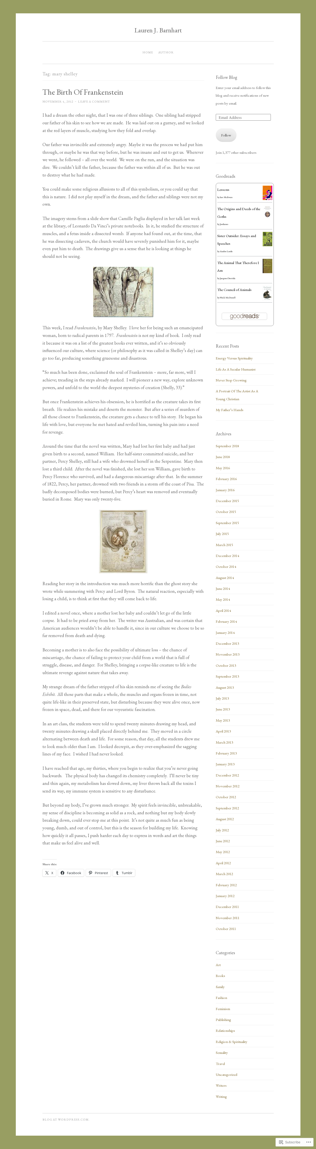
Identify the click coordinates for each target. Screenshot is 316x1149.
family (220, 986)
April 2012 (223, 863)
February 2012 (226, 885)
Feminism (223, 1008)
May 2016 (223, 467)
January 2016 (225, 489)
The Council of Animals (234, 289)
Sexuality (222, 1052)
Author (166, 52)
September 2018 (227, 445)
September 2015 (227, 522)
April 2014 (223, 610)
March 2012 (224, 873)
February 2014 (226, 621)
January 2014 (225, 632)
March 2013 (224, 742)
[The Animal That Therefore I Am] (267, 271)
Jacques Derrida (227, 278)
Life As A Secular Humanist (236, 369)
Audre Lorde (226, 251)
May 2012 (223, 851)
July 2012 (222, 830)
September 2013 (227, 676)
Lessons (223, 189)
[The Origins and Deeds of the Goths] (267, 218)
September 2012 (227, 808)
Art (218, 964)
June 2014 (223, 588)
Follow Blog (226, 77)
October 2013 (226, 665)
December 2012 (227, 775)
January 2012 (225, 895)
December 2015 (227, 500)
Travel (220, 1063)
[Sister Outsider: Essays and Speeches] (267, 245)
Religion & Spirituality (231, 1041)
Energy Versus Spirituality (234, 358)
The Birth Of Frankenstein (82, 92)
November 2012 (227, 786)
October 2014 (226, 566)
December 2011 (227, 906)
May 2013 (223, 720)
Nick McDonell (228, 297)
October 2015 (226, 511)
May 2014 (223, 599)
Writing (221, 1096)
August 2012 (225, 819)
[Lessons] (267, 198)
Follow (226, 135)
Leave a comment (94, 102)
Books (220, 975)
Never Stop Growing (231, 380)
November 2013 (227, 654)
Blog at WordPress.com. (66, 1120)
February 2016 (226, 478)
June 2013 (223, 709)
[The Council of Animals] (267, 299)
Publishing (223, 1019)
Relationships (225, 1030)
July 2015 (222, 533)
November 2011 (227, 917)
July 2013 (222, 698)
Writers (221, 1085)
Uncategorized (226, 1074)
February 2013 (226, 753)
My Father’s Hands (229, 409)
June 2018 (223, 456)
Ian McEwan (226, 197)
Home (147, 52)
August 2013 (225, 687)
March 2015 (224, 544)
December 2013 (227, 643)
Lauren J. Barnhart (158, 30)
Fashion (221, 997)
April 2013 (223, 731)
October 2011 (226, 928)
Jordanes (224, 224)
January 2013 (225, 764)
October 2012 (226, 797)
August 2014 (225, 577)
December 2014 (227, 555)
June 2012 (223, 841)
